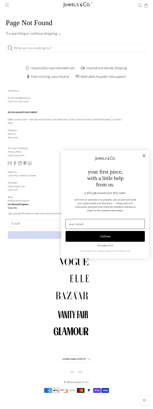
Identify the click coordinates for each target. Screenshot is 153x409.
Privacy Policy (15, 151)
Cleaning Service (16, 186)
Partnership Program (18, 200)
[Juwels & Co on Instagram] (20, 164)
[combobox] (76, 48)
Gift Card (13, 189)
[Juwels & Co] (76, 5)
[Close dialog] (143, 155)
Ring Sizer (13, 182)
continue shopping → (45, 33)
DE (80, 371)
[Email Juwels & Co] (10, 164)
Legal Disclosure (16, 155)
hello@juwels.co (23, 97)
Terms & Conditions (18, 148)
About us (12, 171)
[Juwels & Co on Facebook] (15, 164)
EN (72, 371)
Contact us (13, 90)
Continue (105, 236)
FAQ (10, 123)
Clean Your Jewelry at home (22, 175)
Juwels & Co (81, 382)
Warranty (13, 137)
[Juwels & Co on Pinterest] (25, 164)
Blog (10, 197)
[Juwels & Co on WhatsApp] (30, 164)
